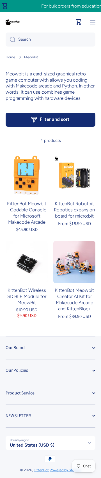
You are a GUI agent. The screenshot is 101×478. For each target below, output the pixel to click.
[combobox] (50, 40)
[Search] (10, 40)
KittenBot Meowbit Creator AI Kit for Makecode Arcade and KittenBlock (74, 299)
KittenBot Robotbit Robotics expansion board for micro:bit (74, 210)
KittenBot (41, 470)
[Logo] (13, 22)
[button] (78, 22)
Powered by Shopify (65, 470)
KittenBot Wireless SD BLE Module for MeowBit (26, 296)
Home (10, 57)
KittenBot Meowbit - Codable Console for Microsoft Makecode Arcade (26, 213)
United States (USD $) (32, 445)
